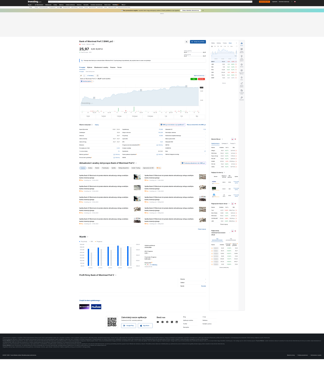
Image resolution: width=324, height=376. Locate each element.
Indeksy (219, 43)
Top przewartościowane (231, 239)
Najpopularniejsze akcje (219, 203)
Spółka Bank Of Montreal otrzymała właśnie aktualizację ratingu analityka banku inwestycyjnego (103, 177)
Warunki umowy (291, 355)
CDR (212, 72)
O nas (204, 317)
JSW (212, 64)
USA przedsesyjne (43, 7)
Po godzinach (52, 7)
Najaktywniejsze (215, 143)
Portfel (185, 323)
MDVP (212, 61)
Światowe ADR (66, 7)
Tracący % (232, 143)
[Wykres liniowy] (84, 76)
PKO (212, 69)
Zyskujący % (225, 143)
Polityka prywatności (303, 355)
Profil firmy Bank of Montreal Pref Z (96, 275)
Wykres (89, 67)
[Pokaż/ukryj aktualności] (98, 76)
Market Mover (216, 139)
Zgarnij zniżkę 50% (264, 1)
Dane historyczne (90, 71)
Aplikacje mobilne (188, 320)
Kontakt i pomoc (207, 323)
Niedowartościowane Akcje (124, 7)
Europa (86, 7)
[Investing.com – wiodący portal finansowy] (34, 2)
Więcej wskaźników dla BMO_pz (196, 124)
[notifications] (292, 1)
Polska (36, 7)
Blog (184, 317)
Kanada (203, 286)
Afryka (105, 7)
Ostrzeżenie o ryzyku (316, 355)
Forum (119, 67)
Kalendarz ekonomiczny (96, 4)
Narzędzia (186, 327)
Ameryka (81, 7)
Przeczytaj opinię (236, 182)
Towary (225, 43)
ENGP (212, 77)
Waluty (213, 43)
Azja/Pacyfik (100, 7)
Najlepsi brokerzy (217, 172)
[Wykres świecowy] (81, 76)
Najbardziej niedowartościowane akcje (218, 233)
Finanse (112, 67)
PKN (212, 75)
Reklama (205, 320)
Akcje (30, 7)
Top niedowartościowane (217, 239)
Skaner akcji (107, 4)
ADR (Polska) (74, 7)
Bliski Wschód (92, 7)
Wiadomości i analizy (101, 67)
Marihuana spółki (112, 7)
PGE (212, 67)
